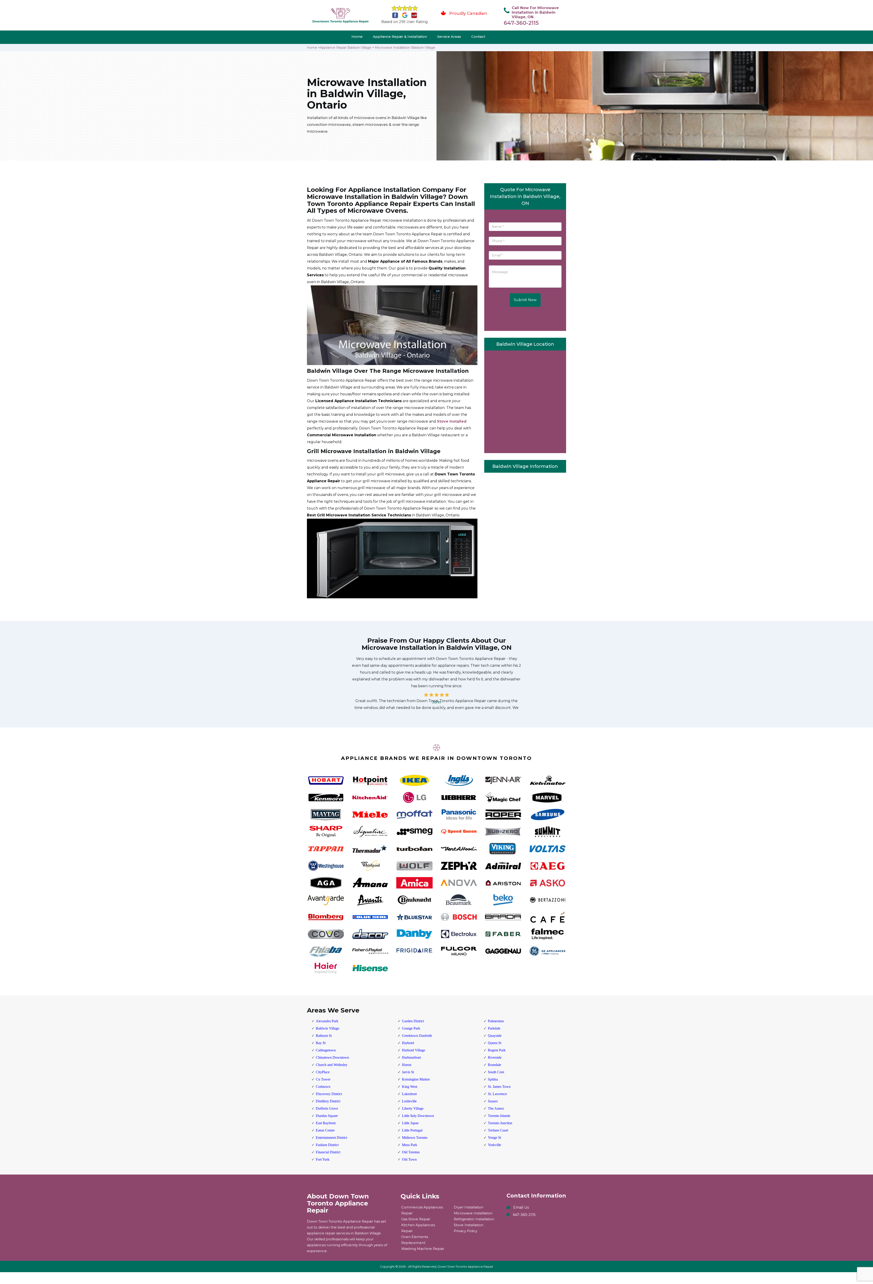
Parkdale (494, 1028)
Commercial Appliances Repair (422, 1210)
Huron (406, 1065)
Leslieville (409, 1101)
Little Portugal (412, 1130)
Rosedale (494, 1065)
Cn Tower (323, 1079)
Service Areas (449, 36)
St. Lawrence (497, 1094)
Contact (478, 36)
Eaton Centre (325, 1130)
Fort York (322, 1159)
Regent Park (497, 1050)
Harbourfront (411, 1057)
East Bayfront (326, 1123)
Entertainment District (331, 1137)
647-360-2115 (521, 23)
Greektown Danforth (417, 1036)
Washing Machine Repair (422, 1248)
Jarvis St (408, 1072)
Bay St (321, 1043)
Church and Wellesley (331, 1065)
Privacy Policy (465, 1231)
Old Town (409, 1159)
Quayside (495, 1036)
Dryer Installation (468, 1207)
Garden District (413, 1021)
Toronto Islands (499, 1116)
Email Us (521, 1207)
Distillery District (328, 1101)
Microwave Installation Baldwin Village (405, 48)
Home (357, 36)
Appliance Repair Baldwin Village (345, 48)
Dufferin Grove (327, 1108)
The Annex (496, 1108)
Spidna (493, 1079)
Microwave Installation (473, 1213)
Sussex (493, 1101)
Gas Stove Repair (415, 1219)
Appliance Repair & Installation (400, 36)
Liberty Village (413, 1108)
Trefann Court (498, 1130)
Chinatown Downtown (332, 1057)
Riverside (495, 1057)
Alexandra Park (327, 1021)
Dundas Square (327, 1116)
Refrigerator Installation (474, 1219)
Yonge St (494, 1137)
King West (409, 1087)
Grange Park (411, 1028)
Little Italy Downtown (418, 1116)
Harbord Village (413, 1050)
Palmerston (496, 1021)
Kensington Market (416, 1079)
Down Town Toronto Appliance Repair (465, 1266)
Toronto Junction (500, 1123)
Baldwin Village (327, 1028)
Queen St (494, 1043)
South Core (496, 1072)
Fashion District (327, 1145)
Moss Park (409, 1145)
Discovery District (329, 1094)
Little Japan (410, 1123)
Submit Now (525, 300)
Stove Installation (468, 1225)
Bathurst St (324, 1036)
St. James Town (499, 1087)
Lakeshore (409, 1094)
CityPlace (323, 1072)
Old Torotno (411, 1152)
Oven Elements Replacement (414, 1240)
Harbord (408, 1043)
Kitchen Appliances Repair (418, 1228)
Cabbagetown (326, 1050)
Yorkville (494, 1145)
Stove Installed (452, 421)
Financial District (328, 1152)
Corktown (323, 1087)
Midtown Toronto (414, 1137)
